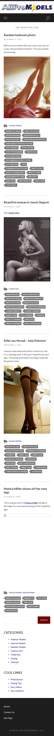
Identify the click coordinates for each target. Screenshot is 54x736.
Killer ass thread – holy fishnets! (25, 340)
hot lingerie (26, 315)
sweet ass (26, 467)
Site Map (8, 718)
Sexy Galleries (17, 691)
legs (24, 164)
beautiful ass (12, 447)
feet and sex (12, 148)
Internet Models (28, 592)
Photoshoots (17, 679)
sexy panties (25, 181)
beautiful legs (31, 131)
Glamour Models (15, 592)
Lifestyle (15, 662)
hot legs (42, 598)
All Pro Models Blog (27, 730)
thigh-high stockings (16, 471)
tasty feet (11, 185)
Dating (14, 658)
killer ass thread (14, 459)
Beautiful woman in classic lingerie (26, 202)
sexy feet (33, 177)
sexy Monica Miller (15, 606)
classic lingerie (32, 311)
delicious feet (13, 139)
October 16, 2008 (12, 497)
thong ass (36, 471)
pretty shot (14, 212)
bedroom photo (31, 135)
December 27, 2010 (13, 39)
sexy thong (11, 467)
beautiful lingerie (14, 307)
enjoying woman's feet (35, 139)
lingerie (40, 315)
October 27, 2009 (12, 207)
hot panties (12, 164)
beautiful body (13, 298)
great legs (32, 152)
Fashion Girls (14, 289)
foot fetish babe (14, 152)
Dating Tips (16, 683)
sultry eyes (11, 611)
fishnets (10, 455)
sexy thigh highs (33, 323)
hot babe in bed (13, 156)
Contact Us (9, 712)
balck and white (31, 294)
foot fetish (27, 148)
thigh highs (40, 467)
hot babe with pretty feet (18, 160)
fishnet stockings (36, 451)
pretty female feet (15, 173)
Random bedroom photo (20, 35)
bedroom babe (13, 135)
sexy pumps (33, 606)
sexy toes (39, 181)
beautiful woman (36, 307)
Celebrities (16, 654)
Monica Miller (31, 502)
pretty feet (37, 168)
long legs (31, 459)
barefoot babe (13, 131)
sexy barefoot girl (15, 177)
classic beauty (13, 311)
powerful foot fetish (16, 168)
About (7, 706)
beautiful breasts (34, 298)
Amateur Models (15, 125)
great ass (23, 455)
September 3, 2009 (12, 345)
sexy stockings (13, 323)
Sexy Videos (16, 687)
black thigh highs (14, 451)
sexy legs (10, 181)
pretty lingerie (13, 319)
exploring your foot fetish (19, 144)
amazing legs (12, 294)
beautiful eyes (13, 303)
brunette (29, 598)
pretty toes (34, 173)
